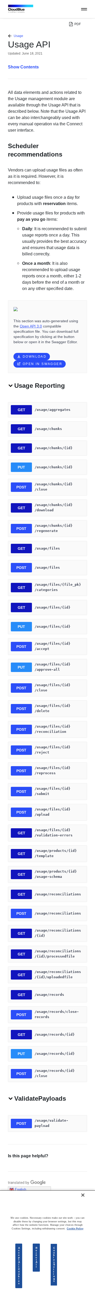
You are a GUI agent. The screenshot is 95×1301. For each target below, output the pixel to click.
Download (34, 356)
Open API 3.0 (31, 326)
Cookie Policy (75, 1228)
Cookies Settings (54, 1264)
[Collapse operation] (10, 386)
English (20, 1189)
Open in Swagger (42, 364)
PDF (77, 24)
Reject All (36, 1257)
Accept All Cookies (19, 1266)
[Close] (83, 1195)
